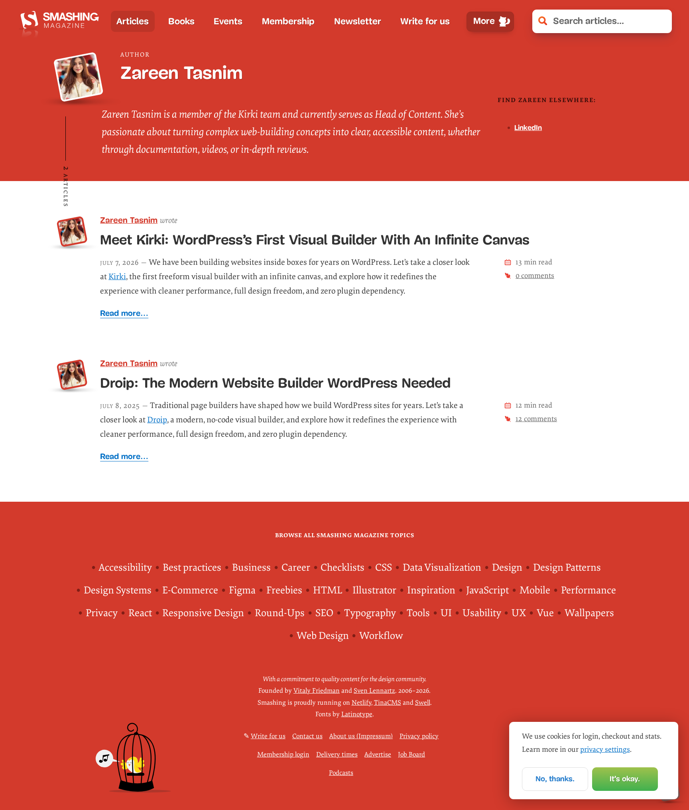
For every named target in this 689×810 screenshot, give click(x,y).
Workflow (381, 636)
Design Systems (118, 590)
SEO (324, 613)
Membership (288, 21)
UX (519, 613)
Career (296, 568)
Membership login (283, 755)
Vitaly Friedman (316, 691)
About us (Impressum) (361, 736)
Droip (157, 420)
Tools (418, 613)
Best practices (192, 568)
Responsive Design (203, 613)
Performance (588, 590)
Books (181, 21)
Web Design (323, 636)
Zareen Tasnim (128, 220)
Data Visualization (442, 568)
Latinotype (356, 714)
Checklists (342, 568)
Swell (422, 703)
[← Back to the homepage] (62, 21)
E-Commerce (190, 590)
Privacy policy (419, 736)
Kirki (117, 277)
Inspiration (431, 590)
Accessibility (125, 568)
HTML (327, 590)
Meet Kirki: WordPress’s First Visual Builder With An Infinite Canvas (315, 239)
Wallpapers (589, 613)
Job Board (411, 755)
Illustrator (374, 590)
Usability (482, 613)
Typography (370, 613)
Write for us (425, 21)
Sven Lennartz (374, 691)
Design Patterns (567, 568)
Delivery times (337, 755)
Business (251, 568)
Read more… (124, 313)
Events (228, 21)
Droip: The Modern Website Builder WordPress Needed (275, 382)
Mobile (535, 590)
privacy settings (605, 749)
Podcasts (341, 773)
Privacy (102, 613)
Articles (132, 21)
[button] (660, 21)
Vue (545, 613)
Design (507, 568)
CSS (383, 568)
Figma (242, 590)
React (140, 613)
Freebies (284, 590)
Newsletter (357, 21)
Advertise (377, 755)
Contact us (307, 736)
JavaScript (487, 590)
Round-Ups (280, 613)
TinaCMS (387, 703)
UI (446, 613)
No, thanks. (555, 779)
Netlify (361, 703)
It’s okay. (625, 779)
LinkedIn (528, 128)
